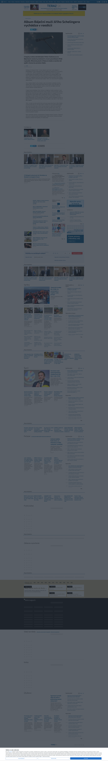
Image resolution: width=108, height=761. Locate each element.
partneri (10, 751)
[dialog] (54, 754)
